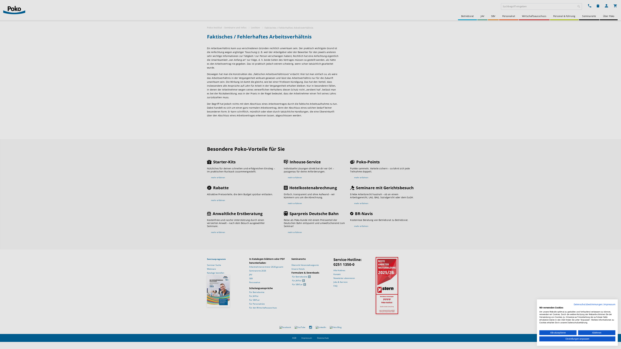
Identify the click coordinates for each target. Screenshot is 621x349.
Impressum (609, 304)
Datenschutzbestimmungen (588, 304)
